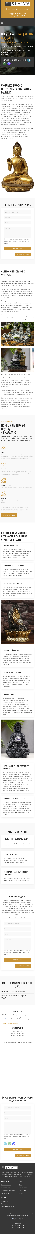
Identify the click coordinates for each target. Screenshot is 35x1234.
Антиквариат (23, 1188)
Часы (20, 1185)
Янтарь (21, 1193)
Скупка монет (5, 1193)
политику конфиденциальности (20, 239)
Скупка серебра (6, 1188)
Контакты (4, 1201)
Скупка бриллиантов (8, 1190)
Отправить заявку (23, 254)
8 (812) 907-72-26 (19, 15)
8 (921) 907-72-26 (19, 13)
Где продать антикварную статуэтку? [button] (13, 991)
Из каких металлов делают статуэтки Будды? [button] (13, 997)
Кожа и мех (22, 1190)
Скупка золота (6, 1185)
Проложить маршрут (12, 1023)
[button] (4, 23)
